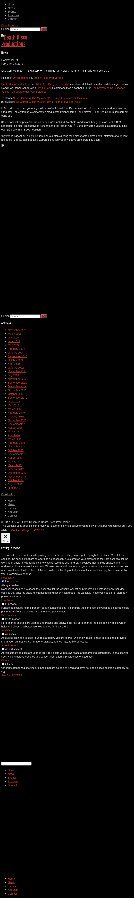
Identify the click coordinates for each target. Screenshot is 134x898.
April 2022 (14, 364)
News (11, 8)
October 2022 (16, 360)
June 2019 (14, 401)
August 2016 (15, 484)
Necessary (11, 581)
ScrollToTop (8, 494)
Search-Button (9, 25)
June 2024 (14, 341)
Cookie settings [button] (20, 530)
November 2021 (17, 371)
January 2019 (16, 416)
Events (12, 11)
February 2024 (16, 349)
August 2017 (15, 458)
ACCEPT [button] (38, 530)
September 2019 (17, 397)
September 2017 (17, 454)
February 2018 (16, 443)
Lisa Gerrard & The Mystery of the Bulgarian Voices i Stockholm (51, 98)
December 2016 (17, 473)
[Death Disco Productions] (14, 44)
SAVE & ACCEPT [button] (11, 675)
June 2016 (14, 488)
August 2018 (15, 427)
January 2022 (16, 367)
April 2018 (14, 435)
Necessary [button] (7, 577)
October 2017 (16, 450)
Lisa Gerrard (44, 88)
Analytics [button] (6, 630)
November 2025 (17, 330)
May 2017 (13, 461)
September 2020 (17, 382)
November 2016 (17, 476)
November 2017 (17, 446)
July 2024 (13, 337)
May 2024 (13, 345)
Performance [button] (8, 615)
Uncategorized (21, 78)
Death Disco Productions (48, 78)
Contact (12, 19)
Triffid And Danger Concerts (52, 84)
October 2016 (16, 480)
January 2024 (16, 352)
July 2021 (13, 375)
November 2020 (17, 379)
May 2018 (13, 431)
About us (13, 15)
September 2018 (17, 424)
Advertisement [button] (9, 645)
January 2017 (16, 469)
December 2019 (17, 386)
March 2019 (15, 409)
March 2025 (15, 334)
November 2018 (17, 420)
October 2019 (16, 394)
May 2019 (13, 405)
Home (11, 4)
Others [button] (5, 660)
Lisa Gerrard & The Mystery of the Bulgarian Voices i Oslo (47, 102)
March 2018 (15, 439)
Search (5, 29)
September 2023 (17, 356)
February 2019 (16, 412)
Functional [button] (7, 600)
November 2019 (17, 390)
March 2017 (15, 465)
